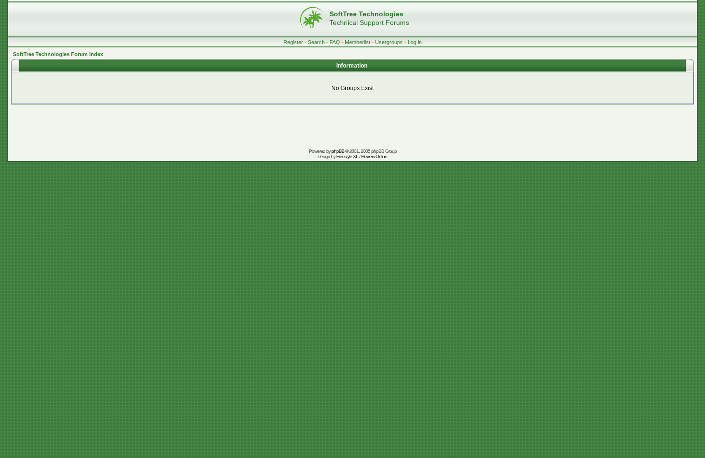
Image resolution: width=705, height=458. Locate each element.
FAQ (334, 42)
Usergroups (389, 42)
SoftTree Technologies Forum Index (58, 54)
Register (293, 42)
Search (316, 42)
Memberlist (357, 42)
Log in (415, 42)
